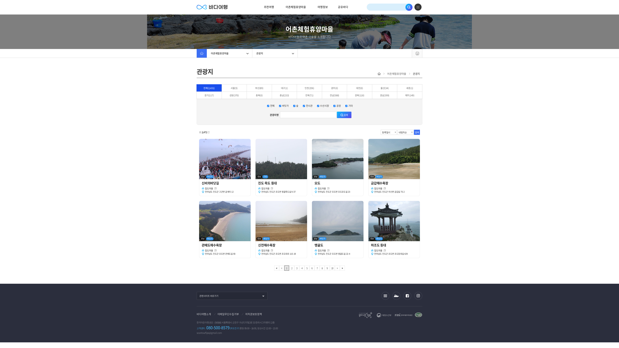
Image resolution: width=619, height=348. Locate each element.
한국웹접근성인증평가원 (418, 315)
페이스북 (407, 295)
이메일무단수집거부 (228, 314)
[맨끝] (342, 268)
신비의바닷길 (211, 183)
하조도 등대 (379, 245)
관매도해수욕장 (212, 245)
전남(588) (334, 95)
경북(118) (359, 95)
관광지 (259, 53)
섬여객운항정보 (396, 296)
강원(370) (234, 95)
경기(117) (209, 95)
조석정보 (385, 295)
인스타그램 (418, 296)
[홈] (202, 53)
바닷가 (285, 105)
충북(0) (259, 95)
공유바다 (343, 7)
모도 (318, 183)
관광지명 (274, 115)
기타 (350, 105)
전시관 (309, 105)
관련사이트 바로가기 (208, 295)
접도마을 (209, 188)
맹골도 (319, 245)
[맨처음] (276, 268)
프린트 (417, 53)
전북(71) (309, 95)
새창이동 (215, 188)
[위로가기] (614, 334)
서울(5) (234, 88)
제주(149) (409, 95)
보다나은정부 (365, 315)
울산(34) (385, 88)
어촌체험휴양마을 (296, 7)
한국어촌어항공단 (404, 314)
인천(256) (309, 88)
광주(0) (334, 88)
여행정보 (323, 7)
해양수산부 (384, 315)
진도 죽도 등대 (268, 183)
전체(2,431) (209, 88)
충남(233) (284, 95)
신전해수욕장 (267, 245)
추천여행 (269, 7)
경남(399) (384, 95)
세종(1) (409, 88)
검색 (409, 7)
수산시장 (324, 105)
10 (332, 268)
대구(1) (284, 88)
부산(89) (259, 88)
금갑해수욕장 (380, 183)
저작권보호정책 (253, 314)
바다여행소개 (204, 314)
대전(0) (359, 88)
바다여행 (212, 7)
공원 (338, 105)
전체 (272, 105)
